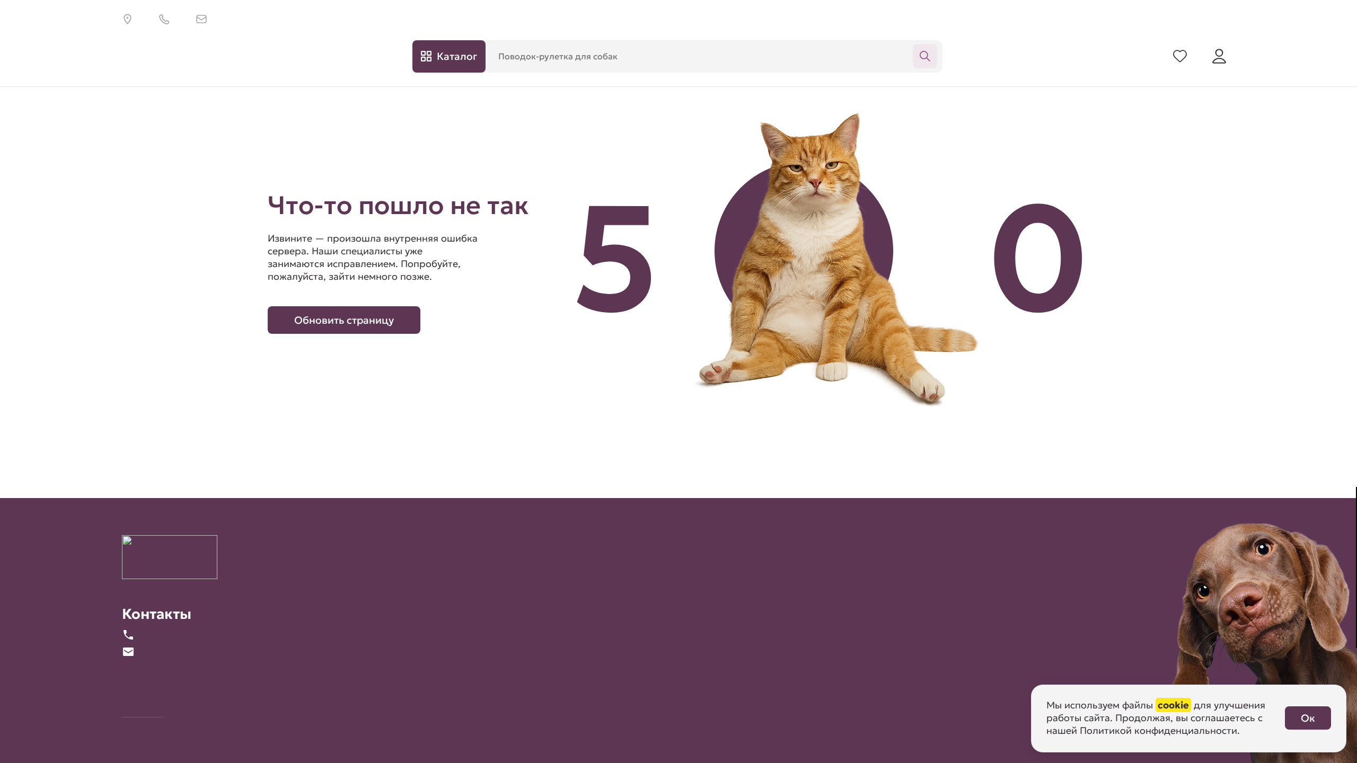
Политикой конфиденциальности (1158, 730)
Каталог (457, 56)
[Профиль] (1219, 56)
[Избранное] (1180, 56)
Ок (1308, 718)
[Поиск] (925, 56)
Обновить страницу (344, 320)
